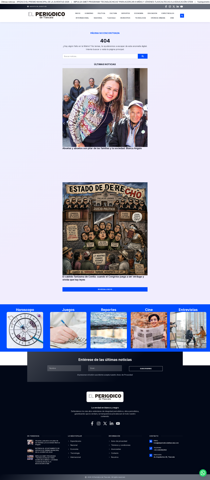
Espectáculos (168, 13)
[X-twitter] (174, 6)
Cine (172, 18)
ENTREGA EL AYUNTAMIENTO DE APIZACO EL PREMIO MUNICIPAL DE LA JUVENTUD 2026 (47, 450)
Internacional (82, 18)
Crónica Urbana (158, 18)
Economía (138, 13)
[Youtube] (181, 6)
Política (101, 13)
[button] (182, 16)
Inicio (77, 13)
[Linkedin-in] (177, 6)
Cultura (113, 13)
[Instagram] (170, 6)
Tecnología (140, 18)
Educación (152, 13)
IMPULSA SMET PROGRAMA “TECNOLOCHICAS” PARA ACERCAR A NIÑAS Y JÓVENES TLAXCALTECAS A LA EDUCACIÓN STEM (90, 2)
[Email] (150, 441)
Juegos (68, 310)
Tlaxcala (111, 18)
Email (156, 441)
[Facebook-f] (166, 6)
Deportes (125, 13)
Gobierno (89, 13)
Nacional (98, 18)
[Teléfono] (150, 448)
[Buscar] (143, 56)
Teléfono (157, 448)
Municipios (125, 18)
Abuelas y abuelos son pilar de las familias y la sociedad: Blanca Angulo (102, 148)
